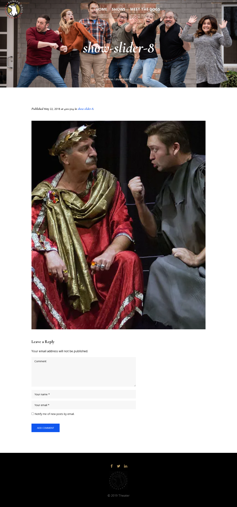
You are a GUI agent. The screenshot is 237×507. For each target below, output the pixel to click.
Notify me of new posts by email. (54, 414)
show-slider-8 (85, 109)
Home (109, 79)
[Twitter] (118, 466)
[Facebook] (111, 466)
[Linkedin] (125, 466)
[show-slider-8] (118, 225)
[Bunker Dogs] (118, 480)
